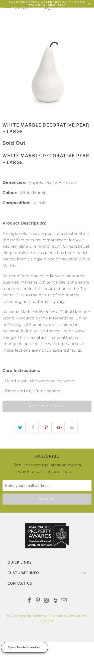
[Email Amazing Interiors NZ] (64, 601)
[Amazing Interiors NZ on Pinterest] (38, 601)
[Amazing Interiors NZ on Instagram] (47, 601)
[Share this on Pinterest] (46, 427)
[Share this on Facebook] (33, 427)
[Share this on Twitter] (20, 427)
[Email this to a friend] (72, 427)
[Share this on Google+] (59, 427)
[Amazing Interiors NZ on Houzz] (55, 601)
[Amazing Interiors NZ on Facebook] (29, 601)
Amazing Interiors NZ (34, 616)
